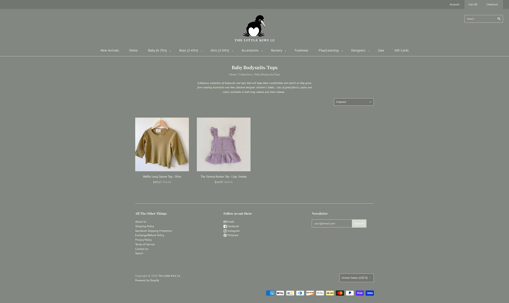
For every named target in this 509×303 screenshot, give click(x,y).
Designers (358, 50)
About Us (140, 221)
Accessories (250, 50)
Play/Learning (329, 50)
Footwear (301, 50)
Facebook (233, 226)
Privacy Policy (143, 240)
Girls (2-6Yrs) (220, 50)
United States (355, 278)
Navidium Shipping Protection (153, 231)
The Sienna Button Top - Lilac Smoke (224, 176)
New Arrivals (110, 50)
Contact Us (141, 249)
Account (454, 4)
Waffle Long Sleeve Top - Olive (162, 176)
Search (139, 253)
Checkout (492, 4)
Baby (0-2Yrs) (157, 50)
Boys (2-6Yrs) (188, 50)
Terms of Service (145, 244)
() (472, 4)
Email (230, 221)
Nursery (276, 50)
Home (133, 50)
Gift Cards (401, 50)
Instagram (233, 231)
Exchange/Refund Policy (149, 235)
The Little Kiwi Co (169, 276)
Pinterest (232, 235)
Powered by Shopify (147, 280)
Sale (381, 50)
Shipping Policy (144, 226)
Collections (245, 74)
